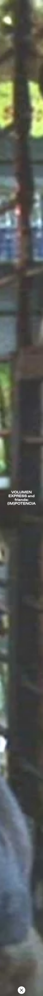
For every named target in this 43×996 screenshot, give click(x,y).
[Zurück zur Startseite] (21, 990)
